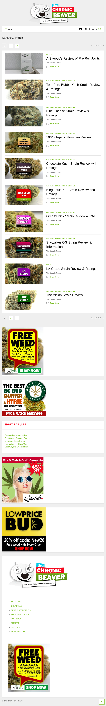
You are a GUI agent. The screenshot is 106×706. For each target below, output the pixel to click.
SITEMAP (15, 623)
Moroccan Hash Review (15, 441)
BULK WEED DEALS (20, 614)
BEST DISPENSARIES (21, 610)
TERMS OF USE (18, 631)
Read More (54, 67)
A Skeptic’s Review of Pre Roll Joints (73, 58)
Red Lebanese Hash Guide (17, 444)
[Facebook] (89, 29)
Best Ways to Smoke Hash (16, 447)
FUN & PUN (16, 619)
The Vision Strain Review (64, 295)
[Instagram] (85, 29)
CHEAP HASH (17, 606)
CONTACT (15, 627)
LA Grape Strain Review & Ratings (71, 269)
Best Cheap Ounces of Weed (17, 438)
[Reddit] (80, 29)
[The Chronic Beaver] (53, 23)
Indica (49, 54)
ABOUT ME (16, 602)
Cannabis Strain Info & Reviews (60, 81)
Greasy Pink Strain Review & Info (70, 216)
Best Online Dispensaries (16, 435)
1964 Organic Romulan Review (68, 137)
